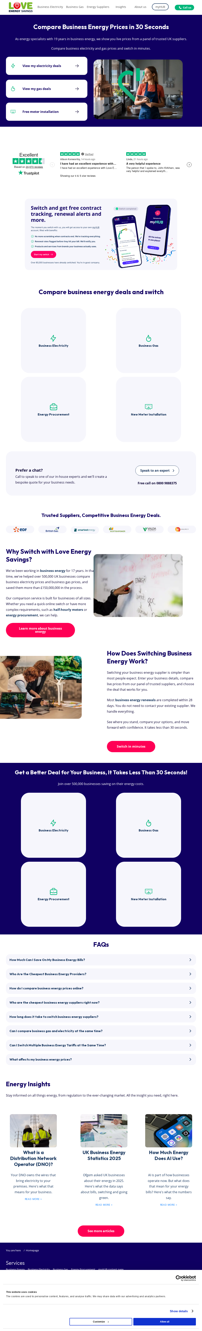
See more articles (101, 1231)
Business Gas (60, 1269)
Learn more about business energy (40, 630)
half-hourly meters (68, 609)
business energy (52, 571)
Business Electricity (39, 1269)
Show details (179, 1311)
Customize (99, 1321)
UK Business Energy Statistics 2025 (104, 1155)
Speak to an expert (155, 470)
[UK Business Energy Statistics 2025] (104, 1129)
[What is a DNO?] (33, 1129)
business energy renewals (135, 700)
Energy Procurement (83, 1269)
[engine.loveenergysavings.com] (101, 234)
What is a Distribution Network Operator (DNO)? (33, 1158)
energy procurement (22, 615)
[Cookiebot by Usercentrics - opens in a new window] (178, 1278)
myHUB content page (110, 1269)
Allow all (164, 1321)
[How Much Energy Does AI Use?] (168, 1129)
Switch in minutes (131, 746)
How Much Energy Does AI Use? (168, 1155)
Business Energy (15, 1269)
